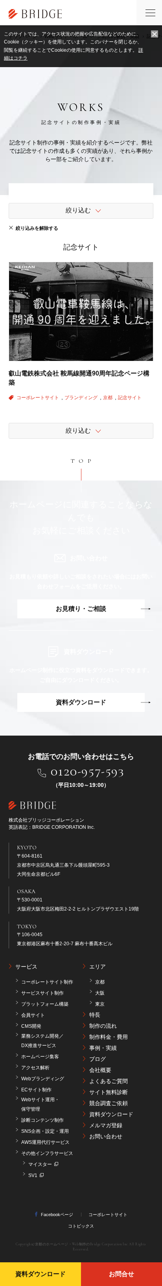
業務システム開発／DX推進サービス (42, 1040)
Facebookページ (57, 1214)
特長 (94, 1015)
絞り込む (78, 210)
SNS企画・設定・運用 (45, 1131)
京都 (108, 397)
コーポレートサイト (38, 397)
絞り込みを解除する (37, 228)
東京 (100, 1004)
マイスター (40, 1164)
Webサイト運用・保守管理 (40, 1104)
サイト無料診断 (108, 1092)
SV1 (32, 1175)
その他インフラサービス (47, 1153)
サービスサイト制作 (42, 993)
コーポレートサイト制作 (47, 982)
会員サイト (33, 1015)
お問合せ (121, 1274)
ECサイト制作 (36, 1090)
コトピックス (81, 1226)
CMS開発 (31, 1026)
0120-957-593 (87, 771)
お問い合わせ (105, 1136)
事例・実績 (103, 1048)
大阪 (100, 993)
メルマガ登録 (105, 1125)
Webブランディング (42, 1078)
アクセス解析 (35, 1067)
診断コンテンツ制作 (42, 1120)
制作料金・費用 (108, 1037)
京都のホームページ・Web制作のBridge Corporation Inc (81, 1244)
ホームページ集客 (40, 1056)
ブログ (97, 1059)
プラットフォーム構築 (44, 1004)
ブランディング (81, 397)
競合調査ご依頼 (108, 1103)
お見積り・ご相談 (81, 608)
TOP (83, 460)
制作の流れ (103, 1026)
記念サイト (130, 397)
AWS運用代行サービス (45, 1142)
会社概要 (100, 1070)
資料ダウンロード (81, 702)
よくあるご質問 (108, 1081)
